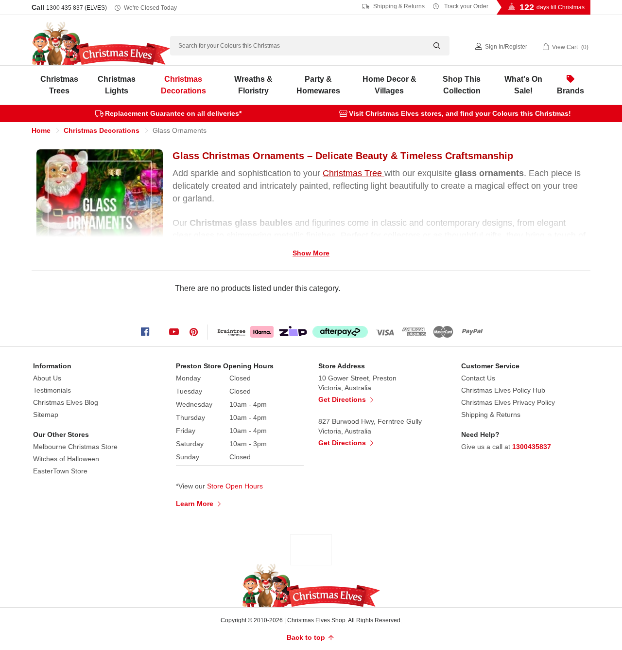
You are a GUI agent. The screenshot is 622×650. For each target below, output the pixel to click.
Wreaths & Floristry (253, 85)
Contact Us (478, 378)
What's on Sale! (523, 85)
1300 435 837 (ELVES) (76, 7)
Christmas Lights (117, 85)
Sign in (494, 46)
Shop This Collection (462, 85)
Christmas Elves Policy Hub (503, 390)
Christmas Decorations (183, 85)
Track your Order (465, 6)
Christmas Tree (353, 173)
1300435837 (531, 447)
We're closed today (150, 7)
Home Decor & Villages (389, 85)
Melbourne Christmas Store (75, 447)
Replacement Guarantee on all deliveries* (173, 113)
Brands (570, 91)
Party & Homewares (318, 85)
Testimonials (52, 390)
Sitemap (45, 414)
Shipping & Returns (398, 6)
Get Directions (343, 399)
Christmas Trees (59, 85)
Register (516, 46)
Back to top (307, 637)
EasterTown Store (60, 471)
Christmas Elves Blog (65, 402)
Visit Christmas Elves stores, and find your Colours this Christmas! (460, 113)
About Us (47, 378)
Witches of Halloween (66, 459)
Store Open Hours (235, 486)
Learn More (195, 503)
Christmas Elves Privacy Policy (508, 402)
